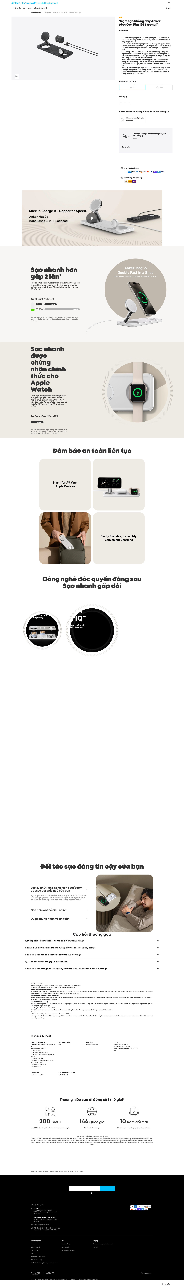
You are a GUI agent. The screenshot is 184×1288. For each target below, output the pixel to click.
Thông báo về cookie (78, 1279)
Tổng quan (48, 12)
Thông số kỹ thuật (75, 13)
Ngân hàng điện (36, 1247)
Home (32, 1171)
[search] (169, 3)
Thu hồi (95, 1247)
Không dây (34, 1250)
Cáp (32, 1253)
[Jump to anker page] (35, 1273)
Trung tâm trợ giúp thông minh (103, 1244)
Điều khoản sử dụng (68, 1250)
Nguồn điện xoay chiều (38, 1257)
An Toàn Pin (65, 1247)
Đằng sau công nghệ (60, 13)
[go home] (35, 3)
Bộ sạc (33, 1244)
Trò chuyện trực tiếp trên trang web (47, 1228)
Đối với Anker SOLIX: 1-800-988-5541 (45, 1218)
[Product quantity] (125, 102)
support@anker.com (41, 1225)
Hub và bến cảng (36, 1260)
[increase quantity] (129, 102)
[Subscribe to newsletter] (107, 1188)
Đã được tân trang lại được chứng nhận (44, 1263)
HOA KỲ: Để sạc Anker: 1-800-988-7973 (43, 1209)
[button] (133, 180)
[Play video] (92, 218)
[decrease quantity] (121, 102)
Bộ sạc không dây (42, 1171)
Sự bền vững (66, 1244)
